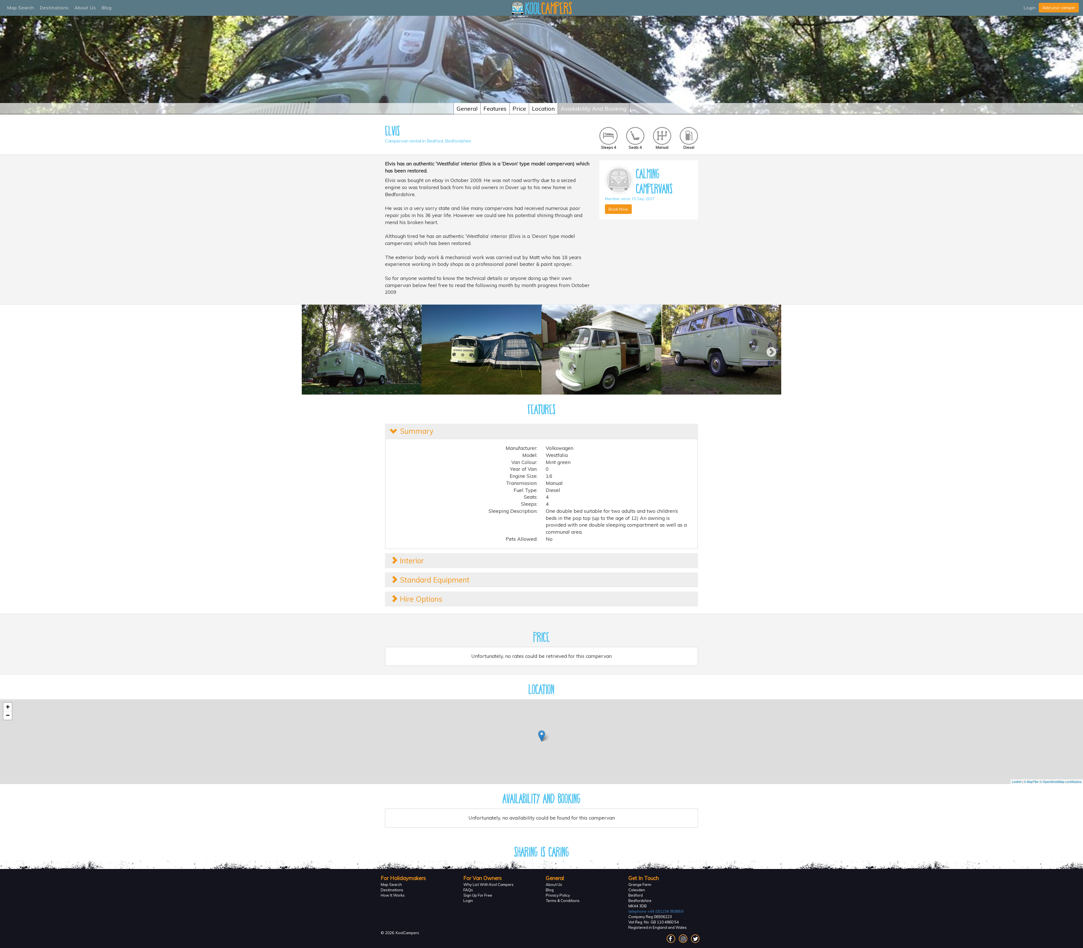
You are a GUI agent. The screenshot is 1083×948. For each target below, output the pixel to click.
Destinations (54, 7)
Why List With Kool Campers (488, 884)
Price (519, 108)
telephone (655, 911)
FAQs (468, 890)
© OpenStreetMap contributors (1061, 781)
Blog (107, 7)
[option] (362, 350)
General (467, 108)
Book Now (618, 209)
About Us (85, 7)
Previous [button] (313, 350)
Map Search (20, 7)
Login (1029, 7)
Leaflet (1016, 781)
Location (543, 108)
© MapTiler (1031, 781)
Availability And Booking (593, 108)
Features (495, 108)
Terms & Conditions (563, 900)
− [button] (8, 715)
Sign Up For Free (477, 895)
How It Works (393, 895)
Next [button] (768, 350)
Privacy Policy (558, 895)
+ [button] (8, 706)
